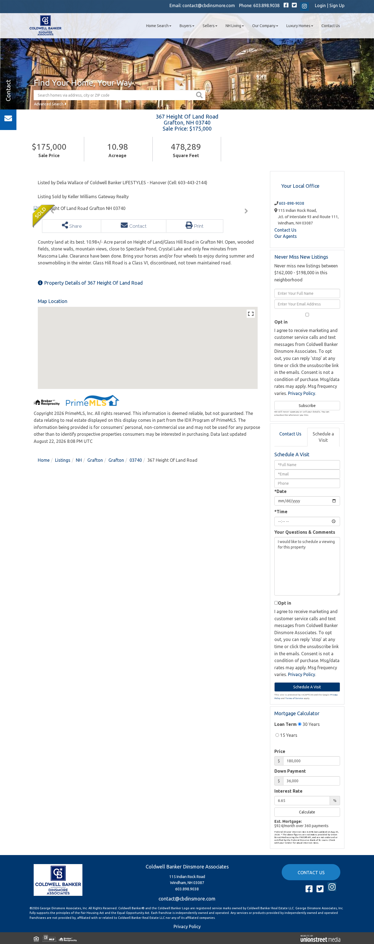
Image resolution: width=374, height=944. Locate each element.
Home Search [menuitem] (157, 26)
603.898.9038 (266, 5)
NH (79, 460)
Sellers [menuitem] (209, 26)
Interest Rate (288, 791)
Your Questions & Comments (304, 532)
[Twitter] (294, 5)
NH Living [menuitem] (233, 26)
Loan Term (285, 724)
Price (279, 751)
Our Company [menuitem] (263, 26)
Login (320, 5)
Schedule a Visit (323, 437)
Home (44, 460)
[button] (200, 95)
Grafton (95, 460)
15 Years (288, 735)
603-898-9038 (291, 203)
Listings (62, 460)
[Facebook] (286, 5)
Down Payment (290, 771)
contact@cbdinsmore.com (208, 5)
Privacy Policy (301, 393)
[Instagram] (304, 6)
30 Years (310, 724)
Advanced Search (49, 104)
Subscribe (307, 405)
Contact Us (285, 229)
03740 (136, 460)
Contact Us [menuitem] (330, 26)
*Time (280, 511)
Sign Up (336, 5)
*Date (280, 491)
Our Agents (285, 236)
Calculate (307, 812)
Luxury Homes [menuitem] (298, 26)
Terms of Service (294, 698)
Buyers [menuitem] (186, 26)
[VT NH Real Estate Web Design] (320, 938)
